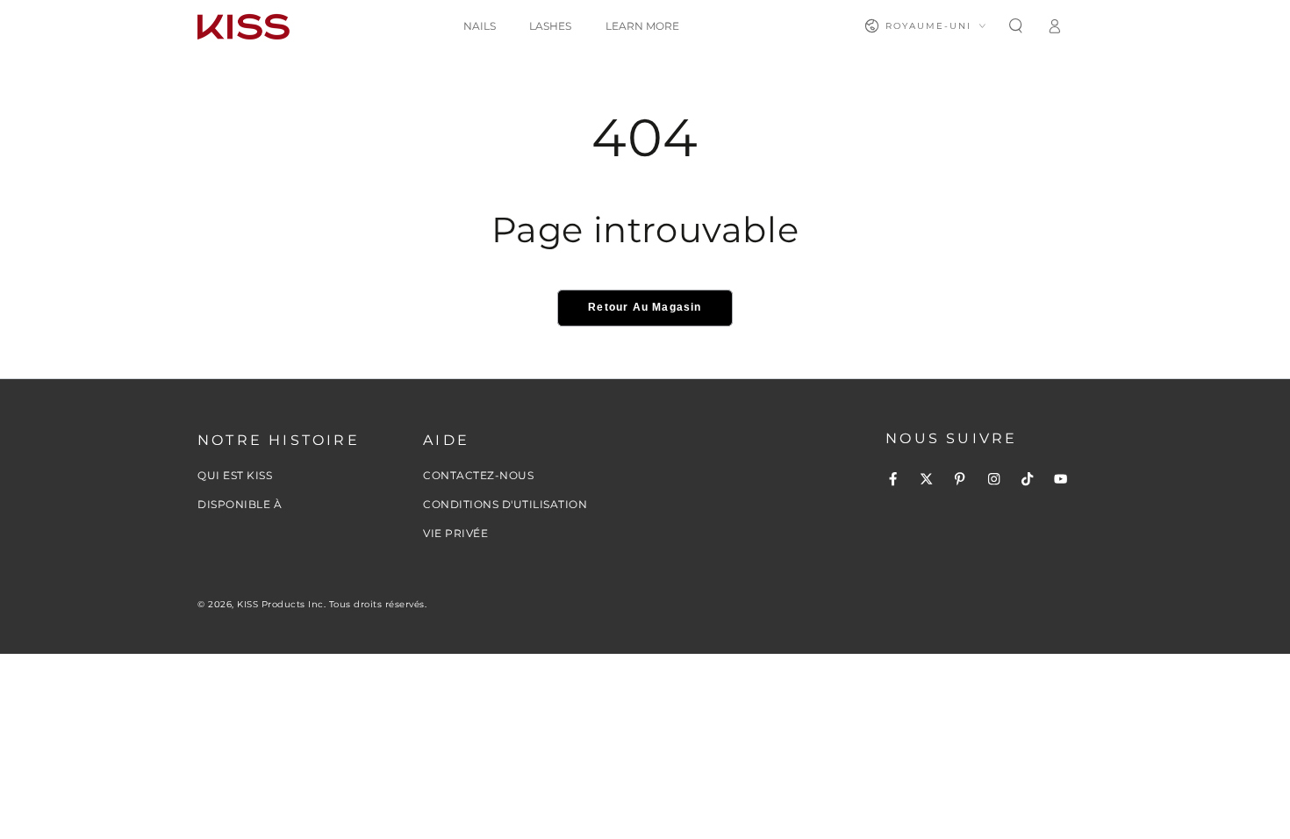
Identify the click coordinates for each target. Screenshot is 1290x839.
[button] (1015, 26)
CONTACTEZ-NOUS (478, 475)
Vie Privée (455, 533)
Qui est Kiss (234, 475)
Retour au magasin (644, 307)
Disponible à (239, 504)
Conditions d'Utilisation (505, 504)
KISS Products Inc (280, 604)
